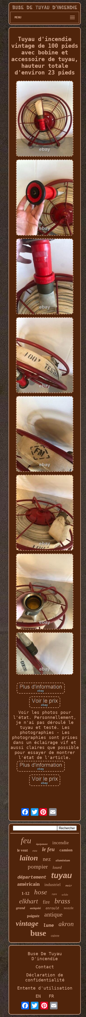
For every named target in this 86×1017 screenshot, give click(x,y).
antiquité (35, 908)
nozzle (69, 908)
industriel (52, 884)
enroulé (52, 908)
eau (34, 850)
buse (38, 933)
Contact (45, 966)
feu (26, 840)
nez (47, 859)
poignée (33, 916)
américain (28, 884)
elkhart (28, 901)
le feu (48, 849)
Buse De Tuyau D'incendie (45, 956)
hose (40, 892)
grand (20, 908)
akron (66, 923)
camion (65, 850)
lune (48, 925)
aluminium (63, 860)
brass (62, 901)
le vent (22, 850)
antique (53, 914)
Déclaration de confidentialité (44, 977)
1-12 (25, 893)
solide (65, 894)
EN (38, 996)
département (31, 877)
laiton (29, 858)
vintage (27, 923)
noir (68, 885)
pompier (38, 866)
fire (46, 902)
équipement (42, 844)
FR (51, 996)
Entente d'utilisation (44, 988)
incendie (60, 842)
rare (54, 894)
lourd (57, 867)
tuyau (61, 875)
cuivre (55, 936)
